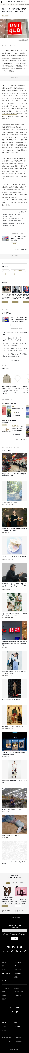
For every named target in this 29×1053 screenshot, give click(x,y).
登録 (14, 938)
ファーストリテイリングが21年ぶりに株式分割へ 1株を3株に (19, 238)
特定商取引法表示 (19, 1041)
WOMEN (14, 934)
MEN (7, 934)
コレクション (18, 962)
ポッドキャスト (18, 973)
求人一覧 (13, 403)
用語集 (16, 977)
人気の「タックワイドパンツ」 (17, 95)
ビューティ (13, 1)
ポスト (16, 966)
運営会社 (4, 999)
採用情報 (4, 991)
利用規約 (17, 988)
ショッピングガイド (6, 1037)
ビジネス (12, 4)
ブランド (4, 1022)
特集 (9, 1)
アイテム (4, 1026)
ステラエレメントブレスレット (17, 389)
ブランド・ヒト (24, 1)
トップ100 (4, 977)
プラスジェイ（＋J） (15, 106)
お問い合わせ (18, 995)
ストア (18, 1)
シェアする (14, 45)
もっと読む (15, 360)
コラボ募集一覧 (7, 422)
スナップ (4, 980)
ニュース (5, 1)
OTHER (23, 934)
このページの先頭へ (16, 917)
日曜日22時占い (6, 973)
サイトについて (5, 988)
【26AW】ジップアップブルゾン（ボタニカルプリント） (7, 390)
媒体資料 (4, 995)
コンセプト (17, 1026)
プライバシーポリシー (20, 991)
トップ (2, 4)
